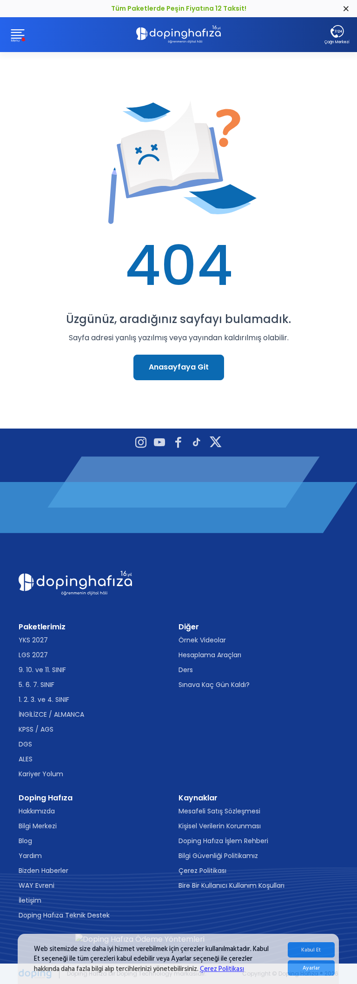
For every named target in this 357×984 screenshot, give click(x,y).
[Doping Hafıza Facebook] (178, 443)
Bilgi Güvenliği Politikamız (218, 855)
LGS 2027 (33, 655)
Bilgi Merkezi (38, 826)
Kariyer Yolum (41, 774)
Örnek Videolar (202, 640)
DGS (25, 744)
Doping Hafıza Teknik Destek (64, 915)
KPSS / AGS (36, 729)
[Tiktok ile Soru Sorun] (196, 443)
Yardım (30, 855)
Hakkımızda (37, 811)
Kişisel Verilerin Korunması (219, 826)
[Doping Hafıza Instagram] (140, 443)
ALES (26, 759)
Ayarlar (311, 968)
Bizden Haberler (43, 870)
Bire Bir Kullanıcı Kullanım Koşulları (231, 885)
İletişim (30, 900)
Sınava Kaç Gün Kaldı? (214, 684)
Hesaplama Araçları (209, 655)
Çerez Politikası (222, 969)
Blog (25, 840)
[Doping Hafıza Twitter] (216, 443)
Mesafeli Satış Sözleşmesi (219, 811)
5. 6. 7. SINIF (36, 684)
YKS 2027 (33, 640)
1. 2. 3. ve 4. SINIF (44, 699)
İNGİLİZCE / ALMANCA (51, 714)
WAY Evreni (36, 885)
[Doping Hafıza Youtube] (159, 443)
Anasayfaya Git (179, 367)
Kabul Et (311, 949)
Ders (185, 669)
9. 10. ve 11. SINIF (42, 669)
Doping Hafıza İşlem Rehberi (223, 840)
